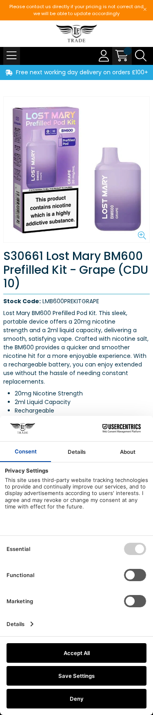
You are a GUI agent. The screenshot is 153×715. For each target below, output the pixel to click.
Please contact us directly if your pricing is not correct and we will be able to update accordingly (76, 10)
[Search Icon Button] (141, 56)
